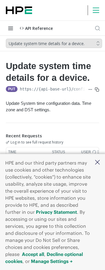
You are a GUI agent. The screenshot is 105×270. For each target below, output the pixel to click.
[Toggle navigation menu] (10, 28)
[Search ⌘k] (97, 28)
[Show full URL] (90, 89)
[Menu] (96, 10)
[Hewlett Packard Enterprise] (19, 10)
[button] (97, 162)
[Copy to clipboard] (97, 89)
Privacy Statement (56, 212)
